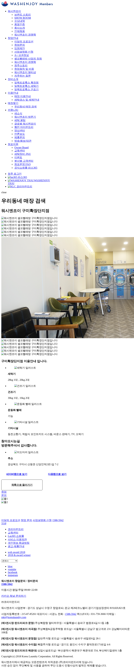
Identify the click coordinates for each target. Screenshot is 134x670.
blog (10, 566)
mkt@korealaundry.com (13, 617)
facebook (12, 572)
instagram (13, 575)
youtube (12, 569)
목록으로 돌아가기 (21, 484)
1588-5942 (7, 584)
